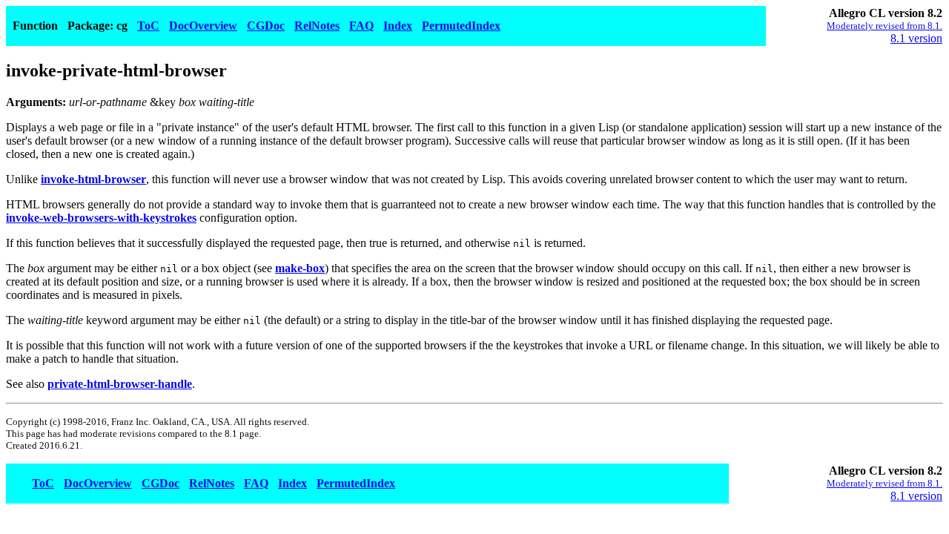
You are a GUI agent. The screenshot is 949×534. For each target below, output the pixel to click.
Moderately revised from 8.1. (884, 25)
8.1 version (916, 38)
